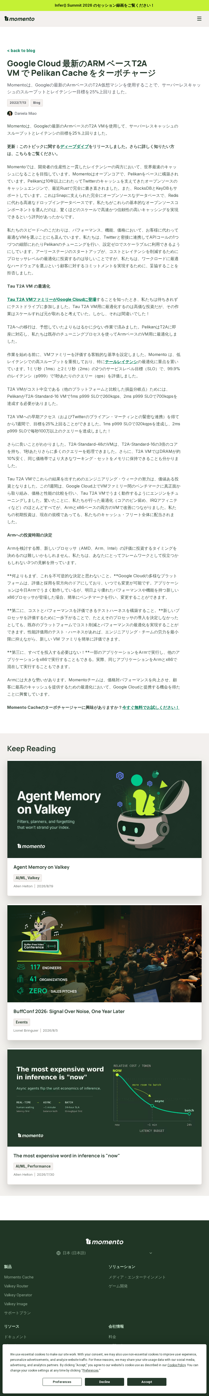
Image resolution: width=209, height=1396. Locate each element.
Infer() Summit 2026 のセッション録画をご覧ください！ (104, 5)
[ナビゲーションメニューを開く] (199, 18)
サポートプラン (17, 1312)
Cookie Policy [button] (176, 1365)
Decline (104, 1382)
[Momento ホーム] (97, 18)
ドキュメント (15, 1336)
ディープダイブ (74, 146)
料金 (112, 1336)
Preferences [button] (91, 1370)
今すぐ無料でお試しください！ (150, 707)
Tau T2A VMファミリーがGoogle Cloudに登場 (51, 299)
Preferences (62, 1382)
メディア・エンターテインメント (137, 1277)
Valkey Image (16, 1303)
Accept (146, 1382)
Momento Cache (19, 1277)
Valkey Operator (18, 1294)
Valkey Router (16, 1286)
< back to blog (21, 50)
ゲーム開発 (118, 1286)
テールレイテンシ (121, 361)
